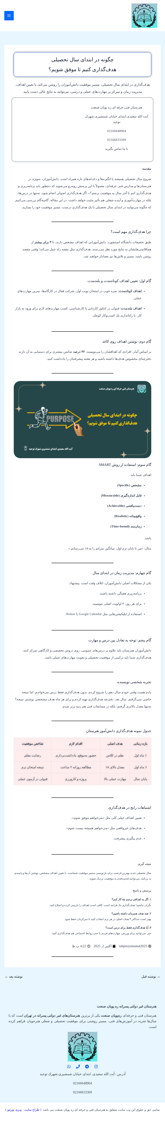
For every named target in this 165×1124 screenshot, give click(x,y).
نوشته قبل (150, 976)
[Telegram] (87, 1066)
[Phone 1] (78, 1066)
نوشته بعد (14, 976)
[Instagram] (96, 1066)
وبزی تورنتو (14, 1109)
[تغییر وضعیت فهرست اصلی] (9, 15)
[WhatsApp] (69, 1066)
